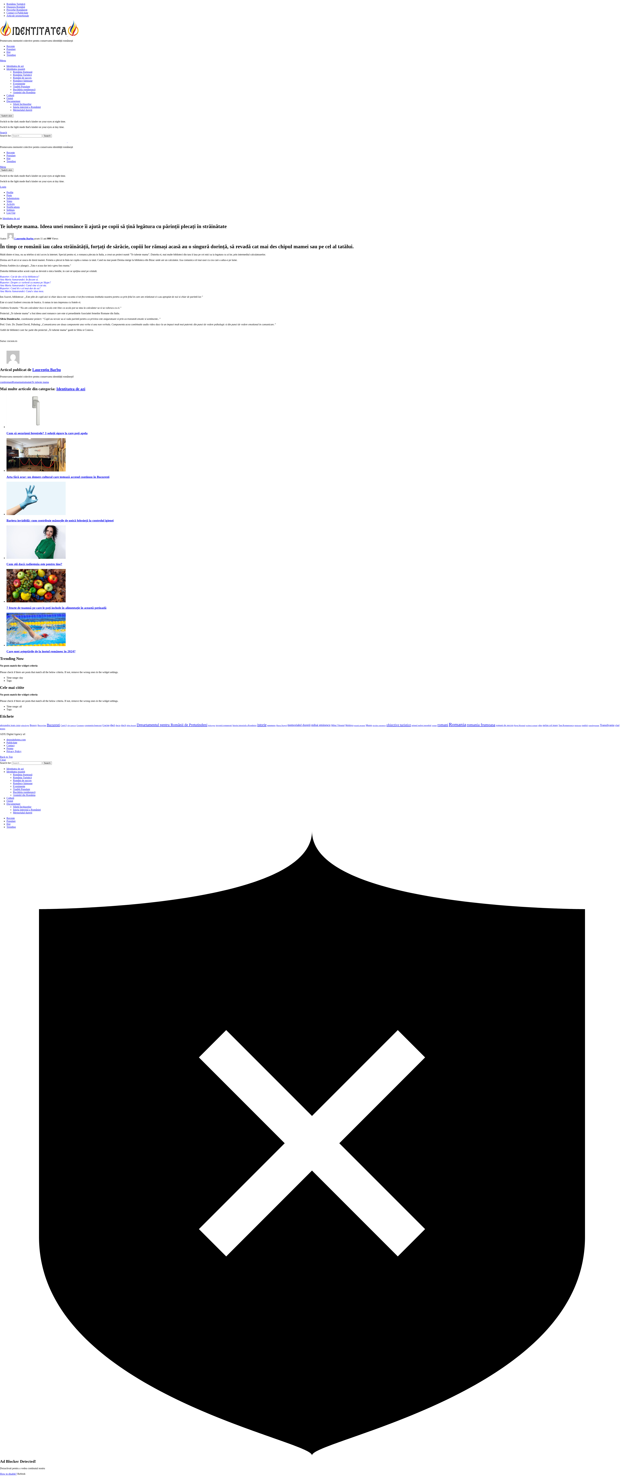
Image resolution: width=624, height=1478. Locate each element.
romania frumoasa (481, 724)
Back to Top (6, 757)
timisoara (577, 725)
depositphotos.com (16, 739)
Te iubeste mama (40, 382)
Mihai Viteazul (338, 725)
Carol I (64, 725)
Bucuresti (53, 725)
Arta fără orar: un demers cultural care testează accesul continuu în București (57, 477)
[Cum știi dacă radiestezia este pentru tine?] (315, 542)
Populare (11, 49)
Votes (9, 201)
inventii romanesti (224, 725)
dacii (123, 725)
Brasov (33, 725)
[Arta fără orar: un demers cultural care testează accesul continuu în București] (315, 455)
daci (112, 725)
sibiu (540, 725)
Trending (11, 55)
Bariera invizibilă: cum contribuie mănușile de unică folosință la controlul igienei (60, 520)
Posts (9, 195)
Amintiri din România (24, 92)
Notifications (13, 207)
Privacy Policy (13, 751)
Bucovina (42, 725)
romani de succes (505, 725)
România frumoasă (22, 72)
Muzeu (369, 725)
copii (2, 382)
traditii (585, 725)
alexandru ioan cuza (10, 725)
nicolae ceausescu (379, 725)
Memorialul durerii (22, 110)
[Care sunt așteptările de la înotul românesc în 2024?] (315, 630)
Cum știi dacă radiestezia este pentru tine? (34, 564)
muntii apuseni (359, 725)
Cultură (10, 95)
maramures (271, 725)
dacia (118, 725)
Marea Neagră (281, 725)
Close (3, 759)
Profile (9, 192)
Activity (10, 204)
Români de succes (22, 77)
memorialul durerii (299, 725)
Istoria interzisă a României (27, 107)
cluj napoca (71, 725)
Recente (10, 46)
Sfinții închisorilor (22, 104)
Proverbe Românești (16, 9)
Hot (8, 52)
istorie (261, 725)
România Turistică (15, 4)
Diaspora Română (15, 7)
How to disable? (8, 1473)
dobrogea (211, 725)
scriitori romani (532, 725)
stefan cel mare (550, 725)
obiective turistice (398, 725)
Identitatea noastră (15, 69)
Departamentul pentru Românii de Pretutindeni (172, 725)
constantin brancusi (93, 725)
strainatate (26, 382)
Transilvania (607, 725)
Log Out (10, 213)
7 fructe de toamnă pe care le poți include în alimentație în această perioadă (56, 608)
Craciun (106, 725)
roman (434, 725)
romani (8, 382)
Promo (9, 748)
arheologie (25, 725)
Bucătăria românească (24, 89)
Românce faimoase (22, 80)
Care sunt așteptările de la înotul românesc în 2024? (41, 651)
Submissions (12, 198)
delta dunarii (131, 725)
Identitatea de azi (15, 66)
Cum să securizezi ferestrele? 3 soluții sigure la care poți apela (47, 433)
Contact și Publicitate (17, 12)
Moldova (349, 725)
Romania (16, 382)
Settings (10, 210)
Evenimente (19, 83)
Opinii (9, 98)
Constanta (80, 725)
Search (47, 136)
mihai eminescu (321, 725)
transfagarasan (594, 725)
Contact (10, 745)
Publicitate (11, 742)
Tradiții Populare (21, 86)
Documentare (13, 101)
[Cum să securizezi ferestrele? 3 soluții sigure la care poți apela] (315, 411)
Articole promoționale (17, 15)
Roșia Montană (519, 725)
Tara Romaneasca (566, 725)
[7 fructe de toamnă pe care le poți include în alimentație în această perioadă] (315, 586)
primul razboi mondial (421, 725)
